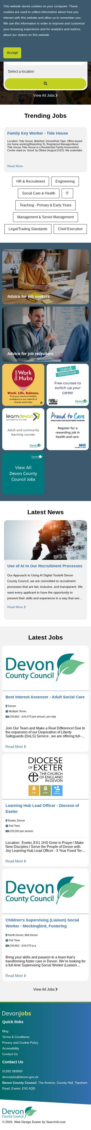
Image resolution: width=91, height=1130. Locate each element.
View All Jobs (44, 95)
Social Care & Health (38, 193)
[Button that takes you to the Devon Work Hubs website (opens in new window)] (23, 385)
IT (67, 193)
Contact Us (10, 1054)
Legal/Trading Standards (28, 229)
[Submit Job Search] (46, 83)
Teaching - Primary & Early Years (45, 205)
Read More (15, 166)
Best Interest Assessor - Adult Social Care (45, 697)
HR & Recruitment (30, 181)
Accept (12, 53)
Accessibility (10, 1048)
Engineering (65, 181)
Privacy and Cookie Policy (20, 1042)
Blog (5, 1031)
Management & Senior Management (45, 217)
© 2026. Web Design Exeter (21, 1122)
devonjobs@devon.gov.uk (20, 1077)
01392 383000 (12, 1071)
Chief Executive (70, 229)
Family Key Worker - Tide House (37, 133)
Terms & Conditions (15, 1037)
